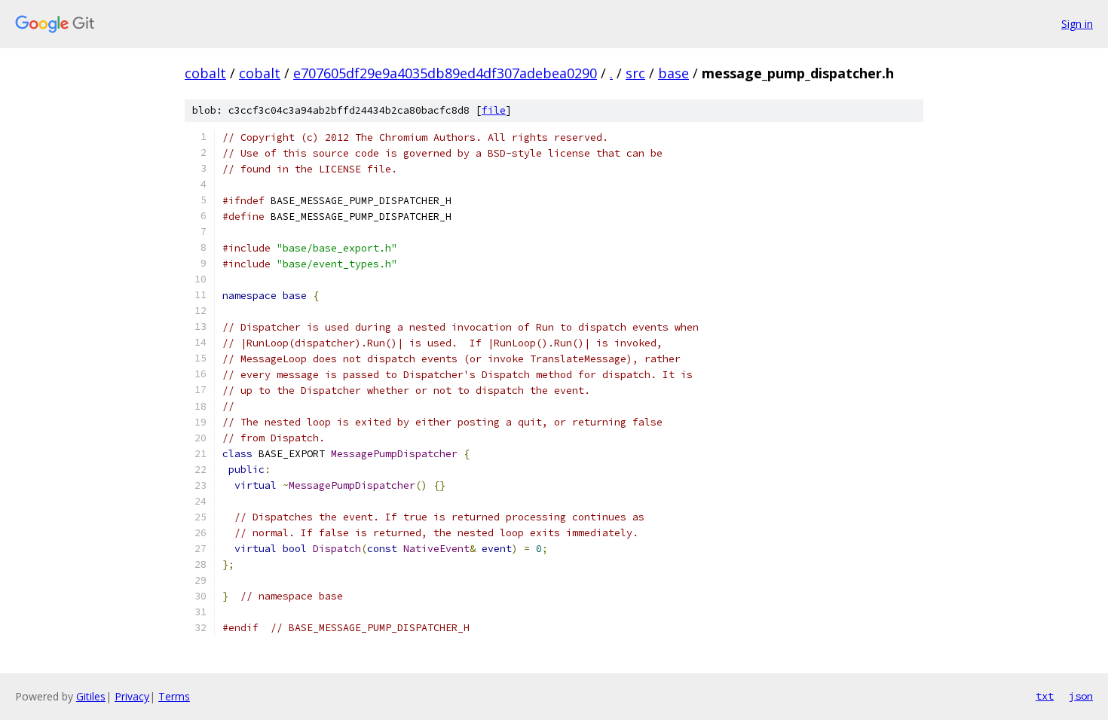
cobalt (205, 73)
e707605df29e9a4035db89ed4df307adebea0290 (445, 73)
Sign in (1077, 24)
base (673, 73)
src (635, 73)
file (494, 110)
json (1081, 696)
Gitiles (91, 696)
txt (1045, 696)
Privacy (132, 696)
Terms (174, 696)
